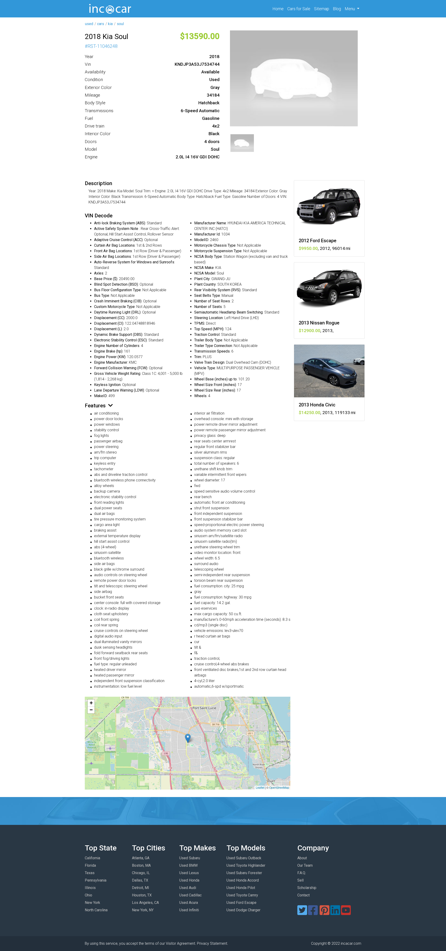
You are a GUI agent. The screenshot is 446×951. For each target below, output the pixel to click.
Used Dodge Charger (243, 910)
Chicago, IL (141, 873)
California (92, 858)
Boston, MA (141, 865)
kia (110, 24)
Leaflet (260, 787)
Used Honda (189, 880)
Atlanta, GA (140, 858)
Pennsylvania (95, 880)
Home (278, 8)
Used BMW (188, 865)
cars (100, 24)
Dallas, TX (140, 880)
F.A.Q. (301, 873)
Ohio (88, 895)
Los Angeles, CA (145, 902)
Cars (298, 8)
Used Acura (188, 902)
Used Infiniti (189, 910)
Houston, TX (142, 895)
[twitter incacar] (302, 913)
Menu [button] (350, 8)
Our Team (305, 865)
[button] (188, 738)
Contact (303, 895)
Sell (300, 880)
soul (120, 24)
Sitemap (321, 8)
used (89, 24)
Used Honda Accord (242, 880)
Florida (90, 865)
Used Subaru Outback (243, 858)
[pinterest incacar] (324, 913)
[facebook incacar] (313, 913)
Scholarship (306, 888)
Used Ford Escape (241, 902)
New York (92, 902)
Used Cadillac (190, 895)
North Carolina (96, 910)
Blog (337, 8)
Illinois (90, 888)
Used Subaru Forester (244, 873)
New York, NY (143, 910)
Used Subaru (189, 858)
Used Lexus (189, 873)
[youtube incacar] (346, 913)
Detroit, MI (140, 888)
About (302, 858)
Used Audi (187, 888)
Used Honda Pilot (240, 888)
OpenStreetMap (279, 787)
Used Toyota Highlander (245, 865)
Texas (90, 873)
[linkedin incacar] (335, 913)
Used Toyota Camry (242, 895)
